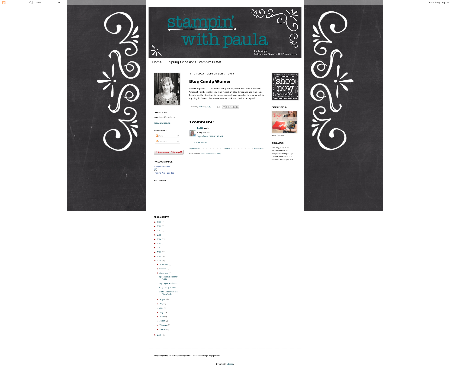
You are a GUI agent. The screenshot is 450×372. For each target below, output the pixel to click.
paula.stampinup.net (162, 122)
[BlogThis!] (227, 107)
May (161, 312)
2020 (159, 221)
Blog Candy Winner (167, 287)
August (162, 299)
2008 (159, 334)
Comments (162, 141)
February (163, 325)
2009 (159, 260)
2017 (159, 230)
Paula (200, 106)
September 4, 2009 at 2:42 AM (210, 136)
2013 (159, 243)
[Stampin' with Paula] (155, 169)
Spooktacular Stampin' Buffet (168, 277)
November (164, 264)
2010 (159, 256)
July (161, 303)
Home (157, 62)
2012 (159, 247)
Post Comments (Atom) (211, 153)
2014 (159, 239)
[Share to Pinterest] (237, 107)
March (162, 320)
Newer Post (195, 148)
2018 (159, 226)
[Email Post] (218, 106)
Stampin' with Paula (162, 166)
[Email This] (224, 107)
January (162, 329)
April (161, 316)
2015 (159, 234)
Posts (160, 135)
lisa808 (200, 128)
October (163, 268)
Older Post (258, 148)
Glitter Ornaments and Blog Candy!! (168, 292)
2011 (159, 252)
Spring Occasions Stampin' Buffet (195, 62)
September (164, 272)
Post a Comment (200, 142)
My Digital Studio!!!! (168, 283)
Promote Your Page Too (164, 173)
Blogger (230, 363)
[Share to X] (230, 107)
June (161, 307)
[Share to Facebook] (234, 107)
